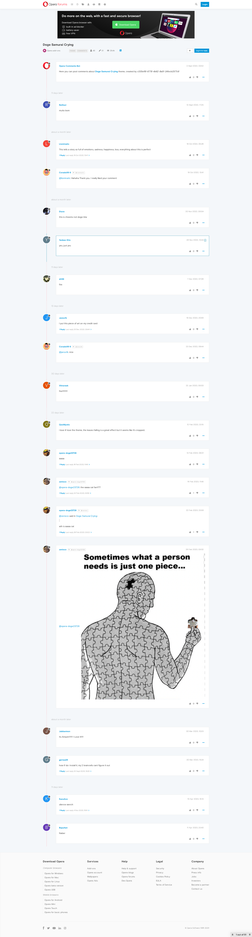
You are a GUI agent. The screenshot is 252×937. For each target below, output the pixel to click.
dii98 (61, 279)
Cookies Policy (163, 876)
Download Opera (127, 24)
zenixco (62, 482)
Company (197, 861)
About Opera (197, 868)
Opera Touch (50, 908)
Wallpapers (92, 876)
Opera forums (128, 876)
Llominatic (64, 144)
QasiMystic (64, 424)
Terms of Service (164, 885)
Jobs (193, 876)
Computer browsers (52, 868)
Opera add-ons (53, 50)
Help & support (129, 868)
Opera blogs (128, 872)
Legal (159, 861)
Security (160, 868)
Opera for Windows (53, 873)
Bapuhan (63, 828)
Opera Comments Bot (69, 66)
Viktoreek (63, 385)
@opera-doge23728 (78, 482)
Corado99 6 (65, 172)
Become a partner (200, 885)
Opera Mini (49, 904)
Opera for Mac (51, 877)
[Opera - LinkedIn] (59, 928)
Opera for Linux (52, 881)
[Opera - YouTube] (54, 928)
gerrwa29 (63, 760)
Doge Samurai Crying (106, 71)
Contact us (196, 889)
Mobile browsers (50, 895)
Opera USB (49, 890)
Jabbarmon (64, 731)
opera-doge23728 (67, 453)
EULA (158, 881)
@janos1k (63, 352)
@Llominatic (79, 172)
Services (92, 861)
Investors (196, 881)
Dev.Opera (127, 881)
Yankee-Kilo (65, 240)
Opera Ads (92, 881)
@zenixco (84, 510)
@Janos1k (78, 346)
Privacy (159, 872)
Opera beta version (53, 885)
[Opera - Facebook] (43, 928)
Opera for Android (53, 900)
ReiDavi (62, 105)
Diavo (62, 211)
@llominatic (64, 178)
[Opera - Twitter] (48, 928)
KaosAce (63, 799)
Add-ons (91, 868)
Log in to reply (202, 51)
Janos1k (63, 318)
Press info (196, 872)
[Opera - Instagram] (65, 928)
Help (124, 861)
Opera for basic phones (56, 912)
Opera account (94, 872)
